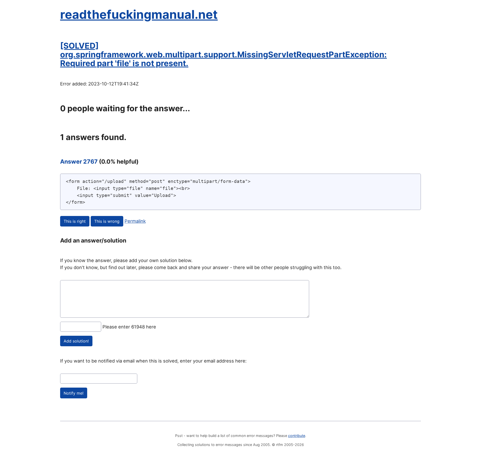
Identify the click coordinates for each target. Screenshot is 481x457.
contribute (296, 435)
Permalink (135, 221)
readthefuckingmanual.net (139, 14)
